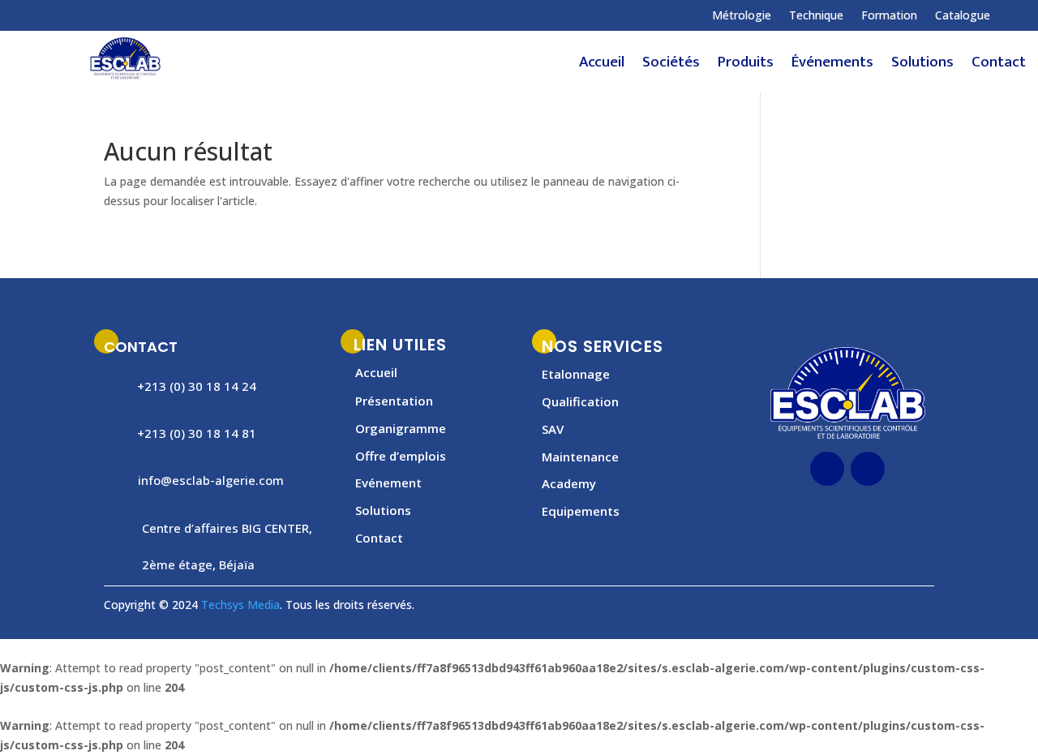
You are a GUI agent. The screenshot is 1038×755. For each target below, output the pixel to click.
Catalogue (962, 16)
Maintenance (580, 456)
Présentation (394, 401)
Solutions (922, 66)
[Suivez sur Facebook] (80, 15)
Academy (569, 483)
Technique (816, 16)
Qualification (580, 401)
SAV (553, 429)
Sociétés (671, 66)
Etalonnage (576, 374)
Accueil (601, 66)
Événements (832, 66)
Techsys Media (240, 604)
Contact (999, 66)
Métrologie (741, 16)
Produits (746, 66)
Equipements (581, 511)
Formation (889, 16)
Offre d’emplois (400, 456)
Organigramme (400, 428)
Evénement (388, 482)
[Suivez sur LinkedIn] (113, 15)
